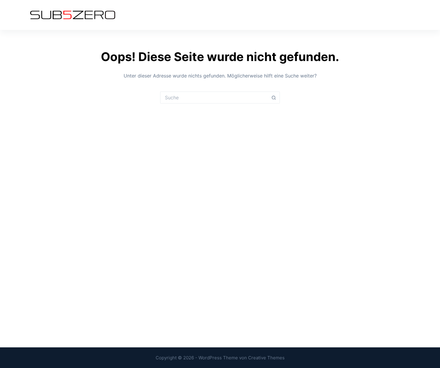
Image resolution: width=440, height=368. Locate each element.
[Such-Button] (274, 98)
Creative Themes (266, 358)
